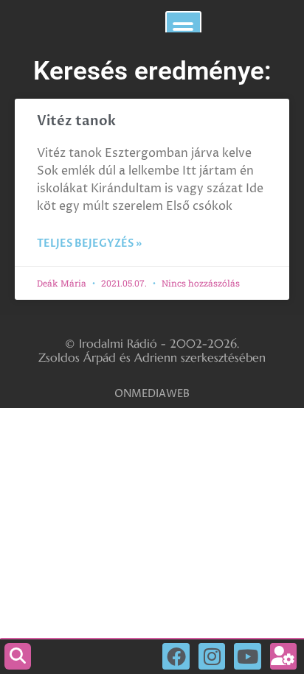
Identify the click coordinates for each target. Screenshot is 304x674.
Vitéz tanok (76, 121)
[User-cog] (283, 656)
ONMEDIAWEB (152, 394)
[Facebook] (175, 656)
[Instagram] (211, 656)
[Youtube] (247, 656)
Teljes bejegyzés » (89, 243)
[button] (183, 29)
